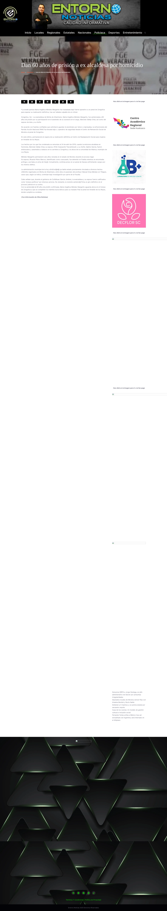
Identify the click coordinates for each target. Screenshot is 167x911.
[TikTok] (93, 893)
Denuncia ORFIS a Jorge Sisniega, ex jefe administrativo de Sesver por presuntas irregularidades (127, 694)
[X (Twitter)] (32, 101)
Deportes (114, 32)
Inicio (28, 32)
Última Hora (45, 58)
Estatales (69, 32)
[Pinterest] (40, 101)
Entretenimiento (132, 32)
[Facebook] (24, 101)
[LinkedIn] (47, 101)
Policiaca (99, 32)
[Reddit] (55, 101)
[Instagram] (78, 893)
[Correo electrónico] (71, 101)
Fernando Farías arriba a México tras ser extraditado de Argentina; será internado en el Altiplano (128, 717)
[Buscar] (145, 32)
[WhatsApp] (63, 101)
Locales (39, 32)
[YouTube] (83, 893)
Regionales (53, 32)
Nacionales (84, 32)
